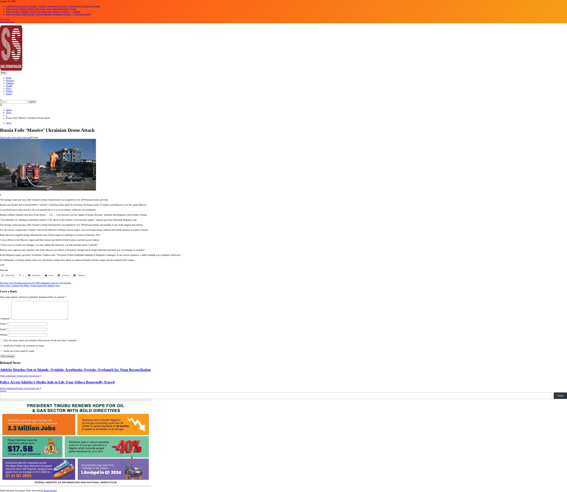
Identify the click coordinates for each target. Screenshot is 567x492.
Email (3, 329)
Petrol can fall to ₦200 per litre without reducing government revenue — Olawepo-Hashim (48, 14)
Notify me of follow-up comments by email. (24, 345)
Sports (9, 94)
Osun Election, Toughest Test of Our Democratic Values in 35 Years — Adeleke (43, 11)
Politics (9, 91)
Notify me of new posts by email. (19, 351)
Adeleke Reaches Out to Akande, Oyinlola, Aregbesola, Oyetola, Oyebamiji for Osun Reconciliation (53, 6)
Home (9, 78)
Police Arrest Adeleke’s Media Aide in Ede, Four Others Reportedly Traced (41, 9)
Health (9, 86)
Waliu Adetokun (7, 376)
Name (3, 324)
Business (10, 80)
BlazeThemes (50, 490)
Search (3, 391)
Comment (5, 318)
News (8, 88)
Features (10, 83)
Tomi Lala (5, 137)
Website (3, 335)
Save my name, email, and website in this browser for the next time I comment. (40, 340)
